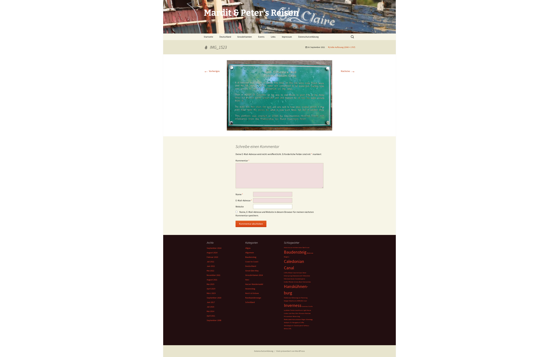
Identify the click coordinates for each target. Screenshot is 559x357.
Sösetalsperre (298, 326)
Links (273, 36)
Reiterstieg (296, 316)
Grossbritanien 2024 (254, 275)
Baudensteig (250, 257)
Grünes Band (298, 282)
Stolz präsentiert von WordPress (290, 351)
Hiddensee (287, 298)
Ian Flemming (303, 298)
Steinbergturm (289, 326)
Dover (304, 273)
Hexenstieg (250, 288)
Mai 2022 (210, 270)
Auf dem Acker (297, 247)
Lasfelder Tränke (289, 310)
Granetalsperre (300, 279)
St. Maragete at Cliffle (297, 322)
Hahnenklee (307, 282)
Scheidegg (309, 319)
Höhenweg (294, 298)
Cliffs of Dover (288, 273)
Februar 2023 (212, 257)
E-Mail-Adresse (244, 200)
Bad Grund (306, 247)
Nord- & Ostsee (252, 293)
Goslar (293, 279)
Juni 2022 (211, 266)
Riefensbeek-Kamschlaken (292, 319)
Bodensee (310, 253)
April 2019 (211, 288)
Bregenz (286, 257)
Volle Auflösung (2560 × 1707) (342, 47)
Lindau (286, 313)
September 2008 (214, 320)
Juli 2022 (210, 261)
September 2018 (214, 297)
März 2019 (211, 293)
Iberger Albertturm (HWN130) (293, 301)
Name (239, 194)
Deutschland (225, 36)
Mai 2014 (210, 311)
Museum (302, 313)
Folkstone (287, 279)
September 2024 (214, 248)
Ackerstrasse (288, 247)
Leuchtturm (299, 310)
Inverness (292, 305)
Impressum (287, 36)
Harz (247, 279)
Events (261, 36)
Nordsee (308, 313)
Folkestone (306, 276)
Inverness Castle (307, 306)
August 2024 (212, 252)
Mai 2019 (210, 284)
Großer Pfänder (289, 282)
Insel (305, 301)
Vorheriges (212, 71)
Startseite (208, 36)
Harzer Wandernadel (254, 284)
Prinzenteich (288, 316)
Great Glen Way (252, 270)
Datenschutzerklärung (308, 36)
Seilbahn (287, 322)
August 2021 (212, 279)
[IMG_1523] (279, 95)
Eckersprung (288, 276)
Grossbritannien (244, 36)
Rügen (303, 319)
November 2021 (213, 275)
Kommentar (242, 160)
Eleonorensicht (297, 276)
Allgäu (248, 248)
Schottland (250, 302)
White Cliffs (287, 329)
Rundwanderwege (253, 297)
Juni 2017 (211, 302)
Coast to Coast (251, 261)
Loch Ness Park (294, 313)
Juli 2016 (210, 306)
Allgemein (249, 252)
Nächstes (348, 71)
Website (240, 206)
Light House (307, 310)
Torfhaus (306, 326)
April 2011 (211, 315)
